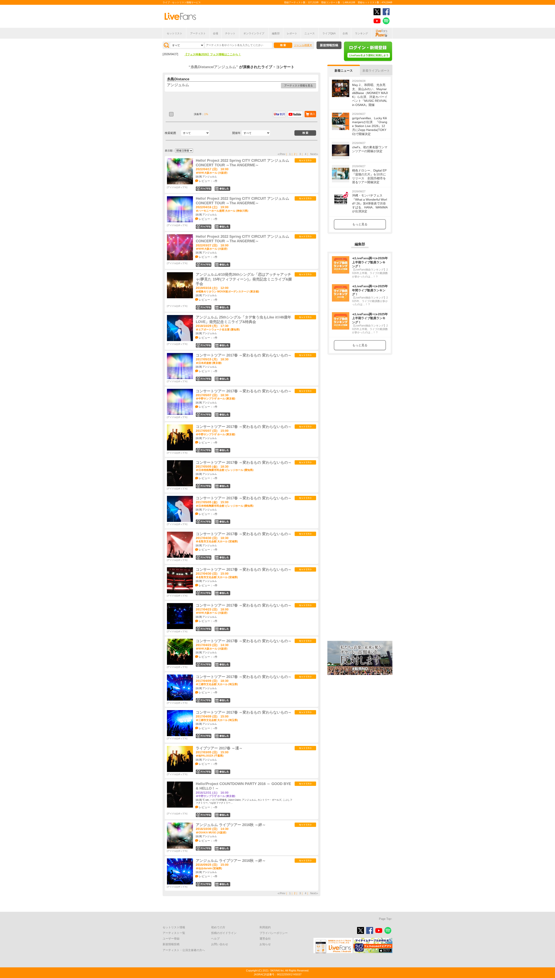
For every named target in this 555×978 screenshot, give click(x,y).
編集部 (276, 33)
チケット (230, 33)
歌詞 (282, 114)
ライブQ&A (329, 33)
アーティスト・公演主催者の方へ (184, 950)
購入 (312, 113)
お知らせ (265, 944)
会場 (215, 33)
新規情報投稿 (329, 45)
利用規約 (265, 927)
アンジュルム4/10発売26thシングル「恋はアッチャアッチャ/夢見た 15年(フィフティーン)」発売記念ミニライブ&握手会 (244, 279)
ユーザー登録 (171, 938)
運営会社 (265, 938)
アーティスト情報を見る (298, 85)
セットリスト (174, 33)
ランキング (361, 33)
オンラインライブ (253, 33)
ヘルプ (215, 938)
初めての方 (218, 927)
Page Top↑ (385, 918)
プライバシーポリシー (274, 933)
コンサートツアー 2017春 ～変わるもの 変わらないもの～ (244, 355)
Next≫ (314, 154)
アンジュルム (178, 85)
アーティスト (198, 33)
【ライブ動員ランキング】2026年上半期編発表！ (215, 54)
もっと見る (359, 224)
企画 (345, 33)
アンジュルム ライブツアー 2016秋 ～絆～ (231, 825)
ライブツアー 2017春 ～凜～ (219, 748)
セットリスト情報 (174, 927)
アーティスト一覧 (174, 933)
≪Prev (281, 154)
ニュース (309, 33)
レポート (292, 33)
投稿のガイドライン (224, 933)
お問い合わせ (219, 944)
